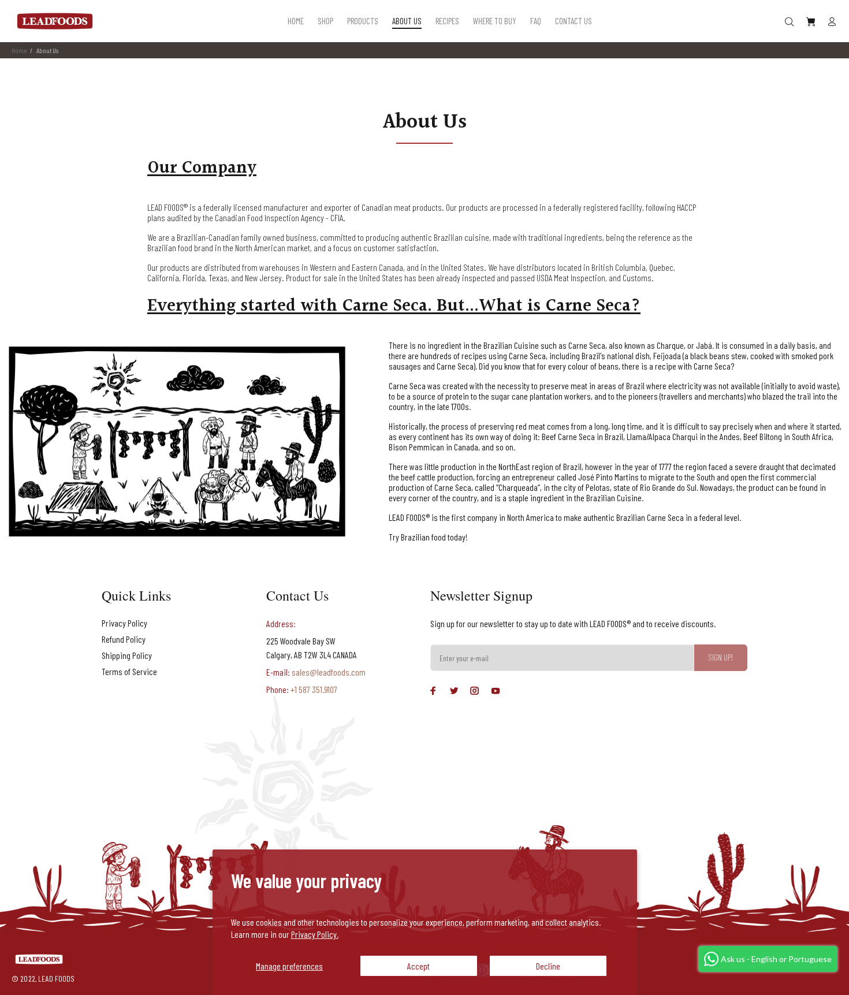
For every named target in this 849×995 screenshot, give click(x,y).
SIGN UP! (721, 657)
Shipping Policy (127, 655)
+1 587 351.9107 (313, 689)
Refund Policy (124, 638)
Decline (548, 965)
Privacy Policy (124, 622)
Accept (418, 965)
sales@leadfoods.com (329, 671)
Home (19, 50)
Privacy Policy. (314, 934)
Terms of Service (129, 671)
